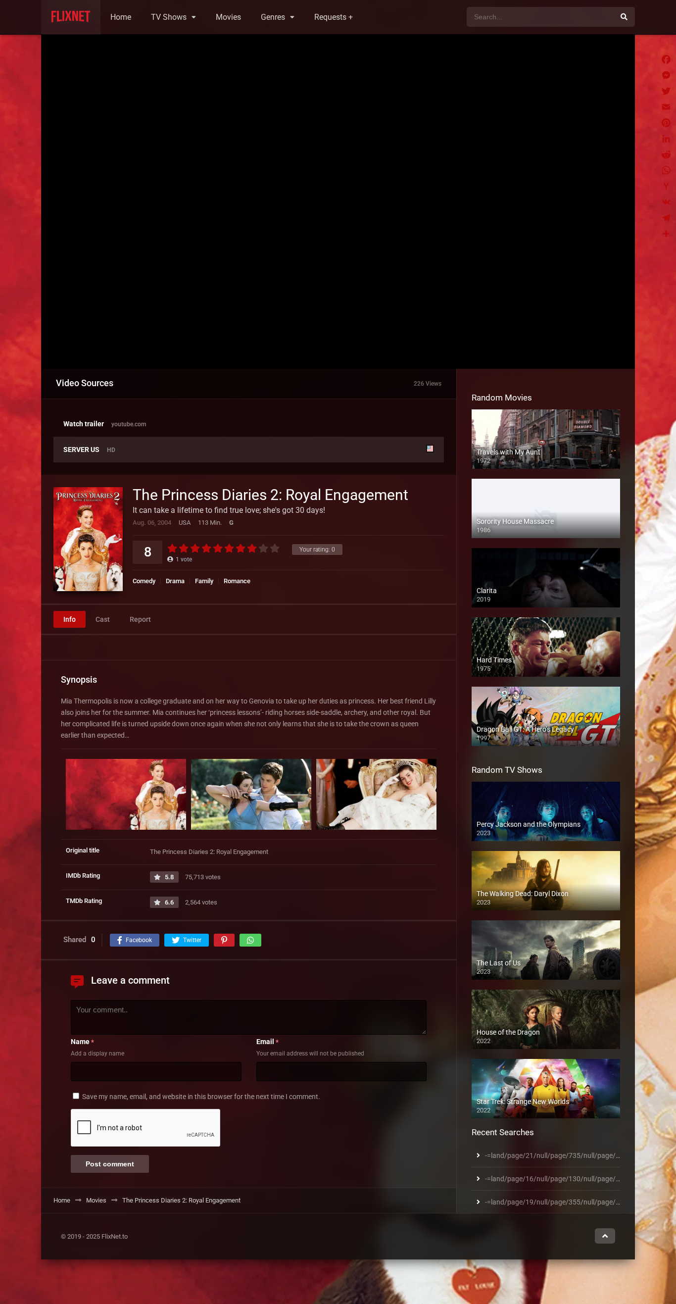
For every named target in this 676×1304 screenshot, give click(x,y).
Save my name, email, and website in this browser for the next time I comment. (201, 1097)
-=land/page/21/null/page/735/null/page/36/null (561, 1155)
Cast (103, 619)
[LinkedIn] (666, 139)
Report (140, 619)
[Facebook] (666, 59)
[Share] (666, 234)
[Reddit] (666, 154)
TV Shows (169, 17)
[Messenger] (666, 75)
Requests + (333, 17)
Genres (273, 17)
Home (120, 17)
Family (204, 581)
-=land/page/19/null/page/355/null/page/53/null (561, 1202)
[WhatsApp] (666, 170)
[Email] (666, 107)
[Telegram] (666, 218)
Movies (228, 17)
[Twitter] (666, 91)
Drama (175, 581)
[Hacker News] (666, 186)
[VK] (666, 202)
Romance (237, 581)
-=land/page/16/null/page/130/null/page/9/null (559, 1179)
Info (69, 619)
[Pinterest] (666, 123)
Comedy (144, 581)
